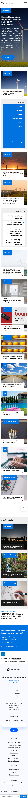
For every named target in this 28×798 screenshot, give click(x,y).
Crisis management (14, 747)
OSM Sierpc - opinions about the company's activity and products (12, 357)
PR (21, 138)
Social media (14, 753)
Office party (19, 126)
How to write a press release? (12, 470)
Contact (14, 772)
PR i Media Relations (14, 742)
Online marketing (17, 130)
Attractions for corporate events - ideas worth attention (12, 547)
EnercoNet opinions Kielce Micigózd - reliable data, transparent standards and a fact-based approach (11, 201)
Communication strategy (14, 745)
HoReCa (20, 122)
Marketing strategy (17, 142)
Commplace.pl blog (7, 3)
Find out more (8, 57)
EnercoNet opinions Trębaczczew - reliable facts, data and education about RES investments (14, 241)
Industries (6, 10)
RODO (14, 785)
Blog (14, 777)
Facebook (17, 693)
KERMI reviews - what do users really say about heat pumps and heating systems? (12, 300)
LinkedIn (17, 659)
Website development (14, 758)
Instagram (17, 696)
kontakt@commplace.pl (14, 680)
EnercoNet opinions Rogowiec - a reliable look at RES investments (11, 21)
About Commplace (14, 769)
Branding (19, 110)
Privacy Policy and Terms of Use (14, 783)
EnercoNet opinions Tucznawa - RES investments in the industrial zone (13, 173)
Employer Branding (14, 761)
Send (14, 730)
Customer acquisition (16, 134)
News (20, 106)
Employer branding (17, 118)
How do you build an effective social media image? (12, 441)
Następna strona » (24, 507)
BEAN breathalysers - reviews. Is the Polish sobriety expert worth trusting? (13, 328)
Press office (14, 780)
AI (21, 146)
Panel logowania (14, 775)
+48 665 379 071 (6, 642)
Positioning (14, 755)
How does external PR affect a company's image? (12, 385)
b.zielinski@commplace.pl (9, 646)
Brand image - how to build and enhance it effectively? (12, 497)
